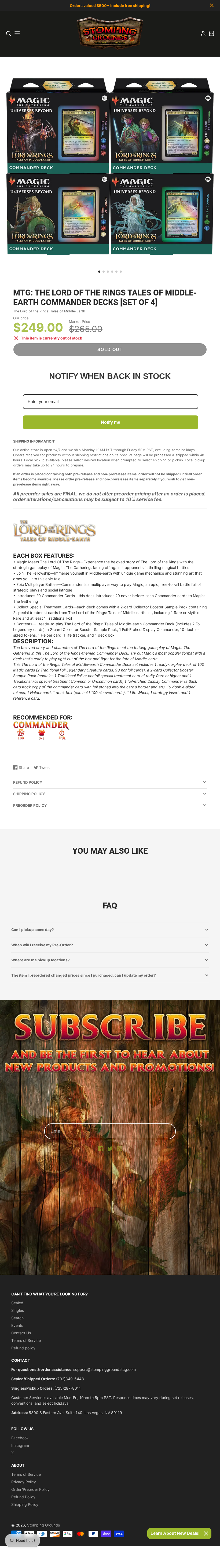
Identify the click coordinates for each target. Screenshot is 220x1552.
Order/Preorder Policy (30, 1489)
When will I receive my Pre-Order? (42, 945)
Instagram (20, 1445)
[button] (99, 272)
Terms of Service (26, 1340)
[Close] (206, 1533)
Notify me (110, 422)
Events (17, 1325)
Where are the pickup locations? (40, 960)
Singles (17, 1310)
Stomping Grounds (43, 1525)
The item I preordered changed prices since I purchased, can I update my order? (83, 975)
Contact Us (21, 1333)
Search (17, 1318)
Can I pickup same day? (32, 929)
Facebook (20, 1438)
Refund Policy (23, 1497)
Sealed (17, 1303)
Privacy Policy (23, 1482)
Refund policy (23, 1348)
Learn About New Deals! (175, 1533)
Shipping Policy (24, 1504)
